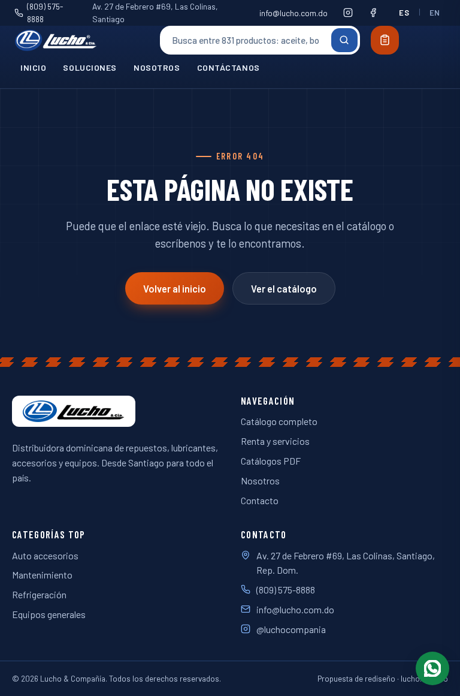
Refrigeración (39, 594)
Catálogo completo (279, 421)
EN (434, 12)
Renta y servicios (275, 441)
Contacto (260, 500)
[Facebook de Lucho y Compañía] (373, 12)
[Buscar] (344, 40)
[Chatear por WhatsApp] (432, 668)
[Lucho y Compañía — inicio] (80, 40)
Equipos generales (49, 614)
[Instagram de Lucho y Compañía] (348, 12)
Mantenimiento (42, 574)
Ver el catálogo (284, 288)
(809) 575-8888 (45, 12)
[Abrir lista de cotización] (385, 40)
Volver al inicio (174, 288)
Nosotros (157, 67)
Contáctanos (228, 67)
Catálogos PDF (271, 460)
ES (404, 12)
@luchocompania (291, 629)
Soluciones (90, 67)
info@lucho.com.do (293, 13)
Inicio (33, 67)
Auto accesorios (45, 555)
